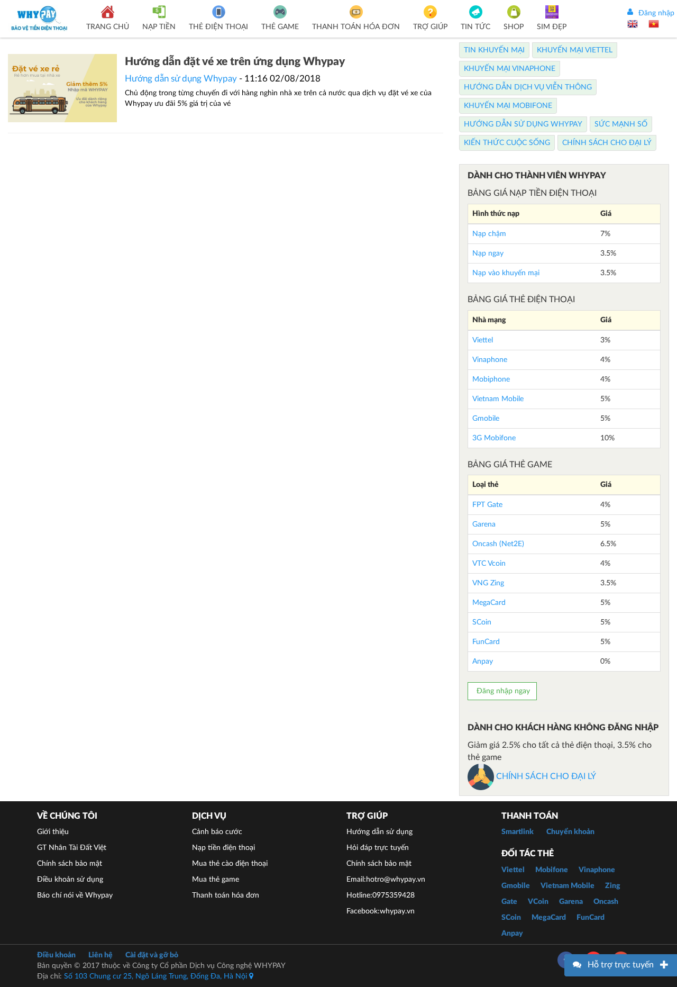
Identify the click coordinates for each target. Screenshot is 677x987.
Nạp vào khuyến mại (505, 273)
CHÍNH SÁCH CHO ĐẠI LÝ (545, 776)
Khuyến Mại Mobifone (508, 106)
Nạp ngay (488, 253)
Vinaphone (489, 360)
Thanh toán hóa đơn (225, 895)
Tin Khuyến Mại (494, 50)
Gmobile (485, 418)
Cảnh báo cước (217, 832)
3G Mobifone (494, 438)
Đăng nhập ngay (502, 691)
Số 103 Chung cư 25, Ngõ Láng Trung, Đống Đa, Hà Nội (156, 976)
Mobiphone (491, 379)
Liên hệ (100, 955)
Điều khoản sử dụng (70, 879)
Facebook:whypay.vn (380, 911)
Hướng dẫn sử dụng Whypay (181, 78)
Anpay (482, 661)
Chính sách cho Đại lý (607, 143)
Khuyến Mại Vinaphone (509, 69)
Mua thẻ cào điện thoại (230, 863)
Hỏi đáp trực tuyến (377, 848)
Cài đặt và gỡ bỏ (151, 955)
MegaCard (489, 602)
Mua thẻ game (215, 879)
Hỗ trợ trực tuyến (620, 965)
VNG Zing (488, 583)
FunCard (486, 642)
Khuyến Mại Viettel (574, 50)
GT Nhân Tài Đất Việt (71, 848)
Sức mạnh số (620, 124)
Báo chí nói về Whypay (75, 895)
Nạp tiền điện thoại (223, 848)
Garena (484, 524)
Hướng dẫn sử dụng (379, 832)
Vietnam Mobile (498, 399)
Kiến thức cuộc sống (507, 143)
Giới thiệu (53, 832)
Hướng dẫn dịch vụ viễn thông (528, 87)
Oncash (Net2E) (498, 544)
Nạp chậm (489, 234)
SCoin (481, 622)
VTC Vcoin (489, 563)
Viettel (482, 340)
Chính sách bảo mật (69, 863)
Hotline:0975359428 (380, 895)
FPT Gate (487, 505)
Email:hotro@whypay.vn (385, 879)
